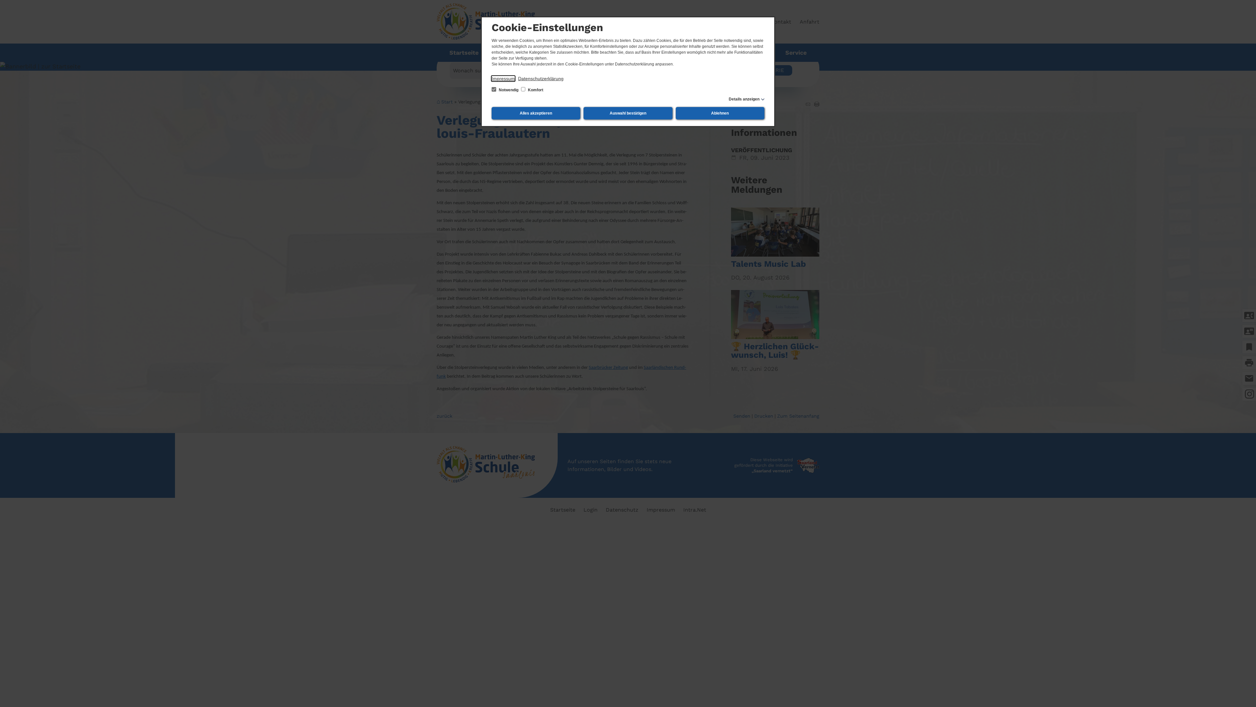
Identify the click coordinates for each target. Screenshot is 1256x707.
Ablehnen (720, 113)
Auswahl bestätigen (628, 113)
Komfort (535, 90)
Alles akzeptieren (536, 113)
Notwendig (508, 90)
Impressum (503, 78)
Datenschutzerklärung (541, 78)
